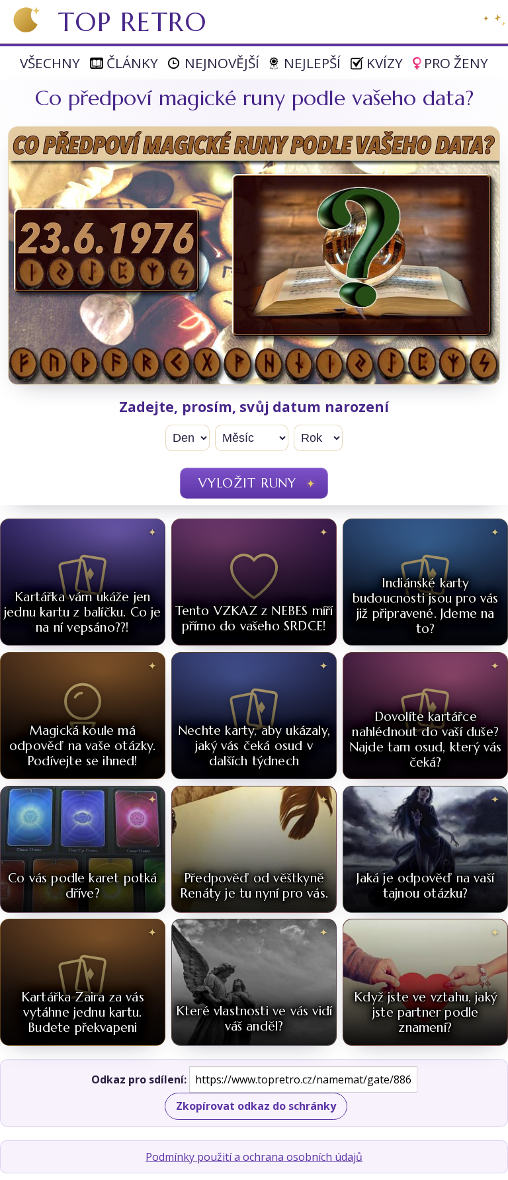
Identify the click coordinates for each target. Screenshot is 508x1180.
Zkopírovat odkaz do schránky (256, 1106)
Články (132, 63)
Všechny (50, 63)
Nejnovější (222, 63)
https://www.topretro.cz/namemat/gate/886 (303, 1079)
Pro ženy (456, 63)
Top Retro (132, 21)
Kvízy (384, 63)
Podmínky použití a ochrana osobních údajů (254, 1157)
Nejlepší (312, 63)
